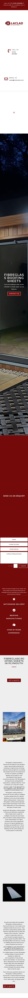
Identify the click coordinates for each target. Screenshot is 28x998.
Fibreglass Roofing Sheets (14, 278)
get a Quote (14, 680)
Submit (23, 566)
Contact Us (14, 294)
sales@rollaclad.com (16, 80)
